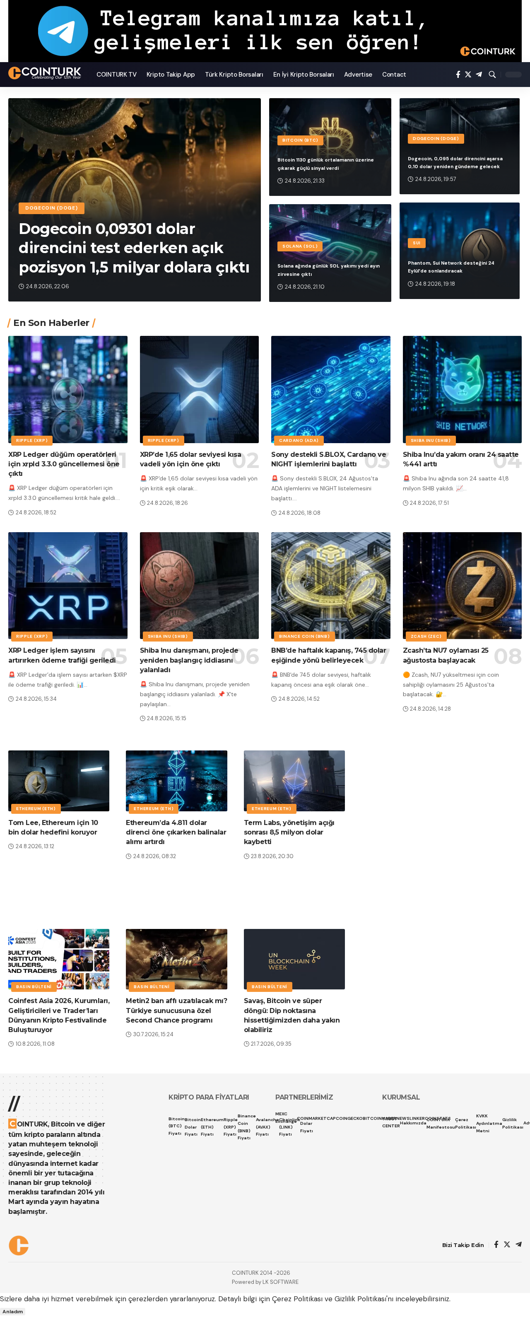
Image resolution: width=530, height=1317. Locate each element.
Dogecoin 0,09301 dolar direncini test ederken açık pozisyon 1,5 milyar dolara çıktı (134, 248)
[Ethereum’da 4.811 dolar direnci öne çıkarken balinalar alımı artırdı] (176, 780)
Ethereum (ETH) (36, 808)
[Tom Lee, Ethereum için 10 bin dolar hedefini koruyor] (58, 780)
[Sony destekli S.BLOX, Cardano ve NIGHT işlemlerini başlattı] (330, 389)
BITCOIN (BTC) (300, 140)
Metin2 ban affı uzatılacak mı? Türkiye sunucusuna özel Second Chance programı (176, 1010)
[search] (492, 74)
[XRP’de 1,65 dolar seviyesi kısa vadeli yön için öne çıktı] (199, 389)
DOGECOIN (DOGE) (51, 208)
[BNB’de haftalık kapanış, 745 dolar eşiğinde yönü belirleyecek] (330, 585)
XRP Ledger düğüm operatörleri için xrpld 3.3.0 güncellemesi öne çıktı (64, 464)
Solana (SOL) (300, 246)
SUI (417, 243)
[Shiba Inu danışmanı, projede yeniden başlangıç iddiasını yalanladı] (199, 585)
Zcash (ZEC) (426, 636)
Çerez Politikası (297, 1298)
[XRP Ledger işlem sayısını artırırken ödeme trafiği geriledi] (68, 585)
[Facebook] (458, 75)
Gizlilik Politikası (360, 1298)
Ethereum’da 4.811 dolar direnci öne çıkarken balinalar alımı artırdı (176, 832)
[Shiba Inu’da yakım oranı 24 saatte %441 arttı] (462, 389)
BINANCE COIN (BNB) (304, 636)
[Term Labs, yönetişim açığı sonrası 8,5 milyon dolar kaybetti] (294, 780)
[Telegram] (479, 75)
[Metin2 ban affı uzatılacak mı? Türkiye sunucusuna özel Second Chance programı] (176, 959)
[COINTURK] (45, 73)
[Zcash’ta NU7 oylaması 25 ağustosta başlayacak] (462, 585)
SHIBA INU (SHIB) (431, 440)
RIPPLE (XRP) (32, 440)
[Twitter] (468, 75)
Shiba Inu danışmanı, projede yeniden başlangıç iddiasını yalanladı (189, 659)
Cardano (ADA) (299, 440)
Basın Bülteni (34, 986)
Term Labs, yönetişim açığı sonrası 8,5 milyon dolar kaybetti (289, 832)
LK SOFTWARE (281, 1282)
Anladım (12, 1311)
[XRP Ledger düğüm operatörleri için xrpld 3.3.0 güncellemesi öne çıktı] (68, 389)
